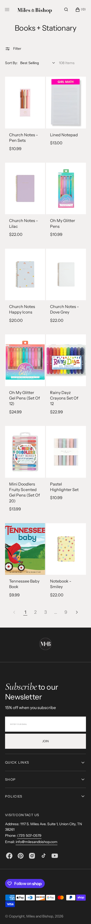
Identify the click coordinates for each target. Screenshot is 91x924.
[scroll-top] (79, 912)
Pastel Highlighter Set (64, 486)
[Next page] (77, 612)
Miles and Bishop (39, 916)
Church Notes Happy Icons (22, 309)
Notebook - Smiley (60, 584)
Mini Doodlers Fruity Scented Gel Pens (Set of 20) (24, 492)
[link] (25, 102)
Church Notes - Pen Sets (23, 137)
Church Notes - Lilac (23, 223)
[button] (66, 9)
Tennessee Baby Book (24, 584)
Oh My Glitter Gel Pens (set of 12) (24, 398)
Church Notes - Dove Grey (64, 309)
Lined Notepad (64, 134)
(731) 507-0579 (29, 835)
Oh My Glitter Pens (62, 223)
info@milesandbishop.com (36, 842)
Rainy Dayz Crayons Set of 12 (64, 398)
